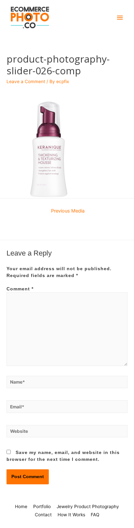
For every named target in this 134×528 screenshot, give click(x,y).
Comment (20, 288)
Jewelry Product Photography (88, 506)
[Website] (67, 432)
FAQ (95, 514)
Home (21, 506)
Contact (43, 514)
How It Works (71, 514)
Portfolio (42, 506)
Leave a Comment (26, 81)
